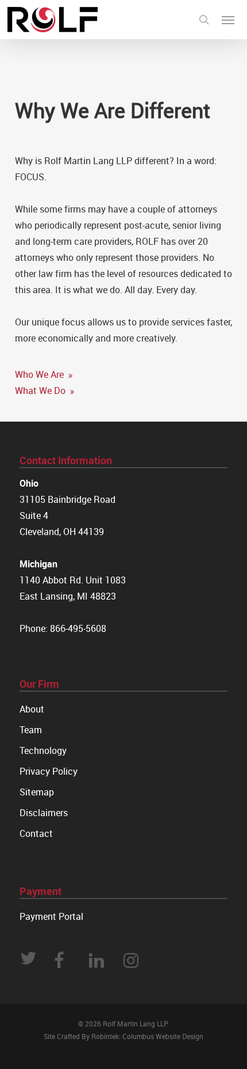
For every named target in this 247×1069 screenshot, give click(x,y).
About (32, 709)
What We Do (41, 390)
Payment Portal (51, 916)
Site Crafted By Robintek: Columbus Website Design (123, 1036)
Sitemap (37, 792)
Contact (36, 833)
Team (31, 729)
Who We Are (40, 374)
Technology (43, 750)
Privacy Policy (49, 771)
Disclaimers (44, 812)
